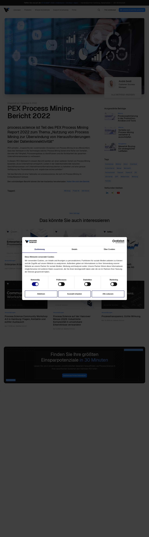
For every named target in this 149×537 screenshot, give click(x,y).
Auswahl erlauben (74, 294)
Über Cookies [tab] (109, 249)
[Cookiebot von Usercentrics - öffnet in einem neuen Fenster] (114, 241)
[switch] (61, 284)
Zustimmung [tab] (39, 249)
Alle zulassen (108, 294)
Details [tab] (74, 249)
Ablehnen (41, 294)
